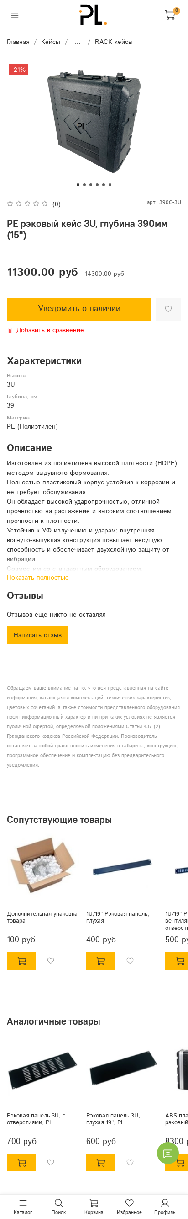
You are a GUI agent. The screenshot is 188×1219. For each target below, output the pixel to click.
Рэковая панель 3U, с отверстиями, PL (36, 1119)
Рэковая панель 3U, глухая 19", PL (113, 1119)
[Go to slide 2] (84, 184)
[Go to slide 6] (110, 184)
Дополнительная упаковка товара (42, 917)
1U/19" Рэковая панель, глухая (117, 917)
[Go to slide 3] (90, 184)
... (77, 42)
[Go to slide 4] (97, 184)
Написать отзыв (38, 635)
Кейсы (50, 42)
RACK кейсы (114, 42)
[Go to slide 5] (103, 184)
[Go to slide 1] (78, 184)
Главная (18, 42)
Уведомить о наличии (79, 309)
